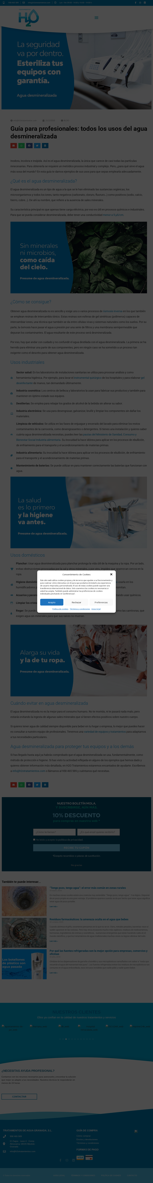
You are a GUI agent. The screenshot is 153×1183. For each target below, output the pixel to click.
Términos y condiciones (80, 609)
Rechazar (76, 602)
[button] (111, 574)
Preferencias (101, 602)
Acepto (51, 602)
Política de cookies (60, 609)
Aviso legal (96, 609)
